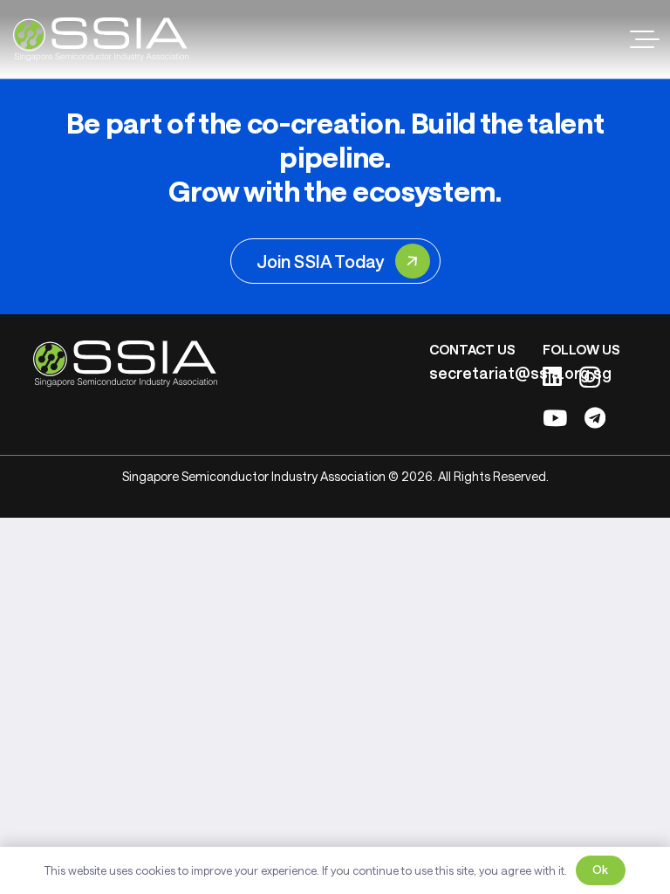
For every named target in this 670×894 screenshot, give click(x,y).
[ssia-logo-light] (100, 39)
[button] (644, 39)
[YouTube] (555, 418)
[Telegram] (595, 418)
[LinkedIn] (552, 376)
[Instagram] (589, 377)
